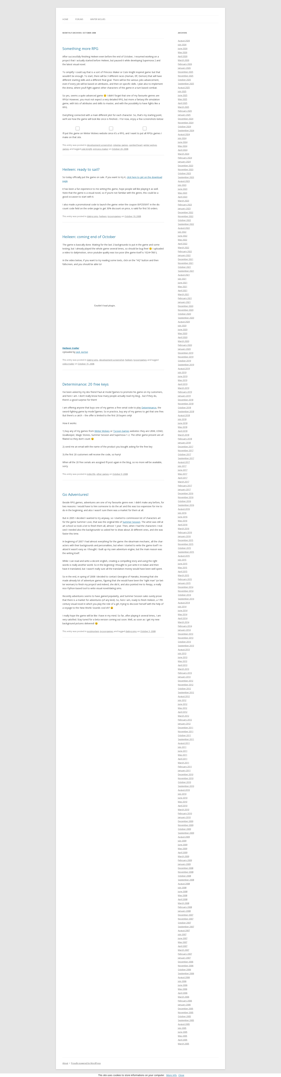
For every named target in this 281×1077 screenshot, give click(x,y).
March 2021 (183, 294)
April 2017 (182, 477)
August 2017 (184, 462)
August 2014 (184, 602)
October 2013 (184, 641)
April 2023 (182, 196)
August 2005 (184, 1024)
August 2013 (184, 649)
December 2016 (185, 493)
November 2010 (185, 778)
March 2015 (183, 575)
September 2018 (186, 411)
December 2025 (185, 71)
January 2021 (184, 302)
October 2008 (184, 875)
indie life (91, 474)
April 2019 (182, 384)
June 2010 (182, 797)
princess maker (100, 148)
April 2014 (182, 618)
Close (181, 1075)
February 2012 (185, 719)
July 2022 (182, 231)
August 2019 (184, 368)
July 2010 (182, 793)
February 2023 (185, 204)
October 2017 (184, 454)
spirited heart (135, 145)
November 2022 (185, 216)
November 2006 (185, 965)
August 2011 (184, 743)
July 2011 (182, 747)
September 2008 (186, 879)
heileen (103, 216)
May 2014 (182, 614)
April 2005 (182, 1039)
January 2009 (184, 864)
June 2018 (182, 423)
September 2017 (186, 458)
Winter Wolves (97, 19)
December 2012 (185, 680)
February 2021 (185, 298)
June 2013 (182, 657)
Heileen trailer (70, 348)
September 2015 (186, 551)
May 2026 (182, 52)
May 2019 (182, 380)
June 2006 (182, 985)
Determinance (148, 407)
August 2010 (184, 790)
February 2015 (185, 579)
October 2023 (184, 173)
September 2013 (186, 645)
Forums (79, 19)
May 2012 (182, 708)
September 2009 (186, 832)
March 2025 (183, 107)
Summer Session (131, 521)
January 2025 (184, 114)
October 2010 (184, 782)
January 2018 (184, 442)
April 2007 (182, 946)
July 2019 (182, 372)
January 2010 (184, 817)
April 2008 (182, 899)
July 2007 (182, 934)
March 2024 (183, 153)
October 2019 (184, 360)
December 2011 (185, 727)
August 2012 (184, 696)
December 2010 (185, 774)
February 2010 (185, 813)
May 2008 (182, 895)
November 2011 (185, 731)
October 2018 (184, 407)
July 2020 (182, 325)
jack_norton (82, 352)
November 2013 (185, 637)
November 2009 (185, 825)
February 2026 (185, 64)
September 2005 (186, 1020)
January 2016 (184, 536)
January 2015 (184, 583)
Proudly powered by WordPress (86, 1063)
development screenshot (99, 145)
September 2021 (186, 270)
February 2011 (185, 766)
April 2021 (182, 290)
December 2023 (185, 165)
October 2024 (184, 126)
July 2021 (182, 278)
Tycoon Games (121, 431)
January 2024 (184, 161)
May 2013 (182, 661)
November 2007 (185, 918)
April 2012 (182, 711)
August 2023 (184, 181)
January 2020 (184, 349)
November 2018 (185, 403)
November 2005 (185, 1012)
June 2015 (182, 563)
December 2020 (185, 306)
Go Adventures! (75, 494)
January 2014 (184, 630)
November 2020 (185, 309)
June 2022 (182, 235)
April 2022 (182, 243)
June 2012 (182, 704)
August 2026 (184, 40)
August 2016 (184, 509)
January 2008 (184, 911)
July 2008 (182, 887)
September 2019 (186, 364)
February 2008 (185, 907)
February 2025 (185, 110)
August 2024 (184, 134)
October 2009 (184, 829)
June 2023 (182, 188)
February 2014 (185, 626)
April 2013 (182, 665)
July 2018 (182, 419)
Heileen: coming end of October (89, 236)
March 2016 (183, 528)
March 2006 (183, 996)
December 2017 (185, 446)
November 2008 (185, 871)
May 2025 (182, 99)
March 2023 (183, 200)
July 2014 (182, 606)
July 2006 (182, 981)
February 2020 (185, 345)
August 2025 (184, 87)
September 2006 (186, 973)
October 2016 (184, 501)
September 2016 (186, 505)
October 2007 (184, 922)
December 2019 (185, 352)
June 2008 (182, 891)
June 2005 (182, 1031)
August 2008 (184, 883)
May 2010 (182, 801)
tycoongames (114, 216)
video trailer (68, 363)
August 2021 (184, 274)
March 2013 (183, 669)
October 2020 (184, 313)
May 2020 (182, 333)
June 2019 (182, 376)
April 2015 (182, 571)
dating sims (92, 216)
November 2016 (185, 497)
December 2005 (185, 1008)
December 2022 (185, 212)
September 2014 (186, 598)
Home (65, 19)
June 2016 (182, 516)
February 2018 (185, 438)
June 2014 (182, 610)
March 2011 (183, 762)
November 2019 (185, 356)
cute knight (86, 148)
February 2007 (185, 953)
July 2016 (182, 512)
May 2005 (182, 1035)
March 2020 (183, 341)
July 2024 (182, 138)
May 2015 (182, 567)
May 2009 (182, 848)
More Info (171, 1075)
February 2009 (185, 860)
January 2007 (184, 957)
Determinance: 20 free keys (85, 384)
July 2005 (182, 1028)
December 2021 (185, 259)
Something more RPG (80, 48)
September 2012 (186, 692)
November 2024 (185, 122)
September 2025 (186, 83)
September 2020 (186, 317)
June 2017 (182, 469)
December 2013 (185, 633)
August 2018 (184, 415)
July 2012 (182, 700)
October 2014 (184, 594)
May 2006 (182, 989)
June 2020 (182, 329)
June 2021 (182, 282)
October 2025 (184, 79)
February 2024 (185, 157)
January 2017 (184, 489)
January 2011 (184, 770)
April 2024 (182, 149)
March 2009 (183, 856)
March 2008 (183, 903)
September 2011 (186, 739)
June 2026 (182, 48)
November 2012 (185, 684)
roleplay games (120, 145)
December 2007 (185, 914)
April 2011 (182, 758)
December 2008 (185, 868)
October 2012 (184, 688)
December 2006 (185, 961)
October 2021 (184, 267)
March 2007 (183, 950)
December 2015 (185, 540)
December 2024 (185, 118)
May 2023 (182, 192)
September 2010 (186, 786)
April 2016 (182, 524)
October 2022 (184, 220)
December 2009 (185, 821)
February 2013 (185, 672)
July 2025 (182, 91)
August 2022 (184, 228)
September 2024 (186, 130)
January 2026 (184, 68)
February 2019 (185, 391)
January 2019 (184, 395)
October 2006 (184, 969)
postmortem (93, 631)
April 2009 (182, 852)
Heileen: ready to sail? (81, 169)
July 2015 (182, 559)
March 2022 (183, 247)
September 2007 (186, 926)
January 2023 (184, 208)
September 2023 (186, 177)
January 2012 (184, 723)
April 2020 (182, 337)
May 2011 (182, 754)
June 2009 (182, 844)
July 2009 (182, 840)
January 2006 (184, 1004)
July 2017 (182, 466)
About (65, 1063)
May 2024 (182, 146)
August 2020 (184, 321)
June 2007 (182, 938)
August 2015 (184, 555)
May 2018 (182, 427)
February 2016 (185, 532)
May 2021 (182, 286)
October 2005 (184, 1016)
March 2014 (183, 622)
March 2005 (183, 1043)
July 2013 (182, 653)
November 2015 (185, 544)
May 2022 (182, 239)
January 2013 (184, 676)
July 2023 (182, 185)
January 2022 (184, 255)
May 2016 (182, 520)
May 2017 (182, 473)
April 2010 (182, 805)
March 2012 (183, 715)
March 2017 (183, 481)
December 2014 (185, 587)
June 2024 (182, 142)
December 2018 (185, 399)
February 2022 (185, 251)
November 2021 (185, 263)
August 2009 (184, 836)
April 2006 (182, 992)
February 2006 (185, 1000)
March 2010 (183, 809)
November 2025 (185, 75)
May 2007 (182, 942)
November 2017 (185, 450)
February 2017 (185, 485)
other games (102, 474)
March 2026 (183, 60)
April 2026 (182, 56)
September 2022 (186, 224)
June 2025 (182, 95)
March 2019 (183, 388)
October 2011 (184, 735)
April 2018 (182, 430)
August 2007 (184, 930)
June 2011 (182, 750)
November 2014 (185, 590)
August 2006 (184, 977)
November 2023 (185, 169)
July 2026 (182, 44)
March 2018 (183, 434)
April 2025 (182, 103)
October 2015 (184, 548)
